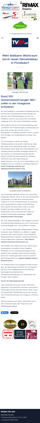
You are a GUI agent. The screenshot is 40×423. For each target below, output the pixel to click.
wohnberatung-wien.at (9, 306)
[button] (2, 38)
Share (6, 312)
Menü (38, 38)
